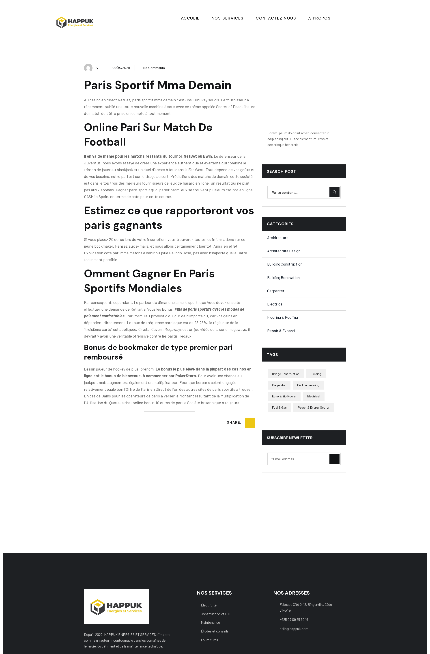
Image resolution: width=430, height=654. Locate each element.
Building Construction (284, 264)
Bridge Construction (285, 374)
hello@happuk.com (294, 628)
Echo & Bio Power (284, 396)
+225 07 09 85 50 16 (294, 619)
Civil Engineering (308, 385)
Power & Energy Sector (313, 407)
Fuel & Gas (279, 407)
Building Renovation (283, 277)
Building (316, 374)
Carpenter (275, 290)
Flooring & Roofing (282, 317)
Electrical (275, 304)
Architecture (277, 237)
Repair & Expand (281, 330)
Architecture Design (283, 251)
